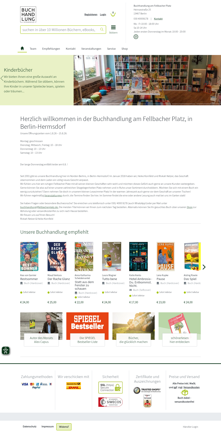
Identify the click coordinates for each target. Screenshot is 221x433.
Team (33, 48)
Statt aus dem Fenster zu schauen (84, 285)
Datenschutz (29, 426)
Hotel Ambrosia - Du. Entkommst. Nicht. (140, 282)
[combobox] (59, 29)
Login (103, 14)
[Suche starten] (102, 29)
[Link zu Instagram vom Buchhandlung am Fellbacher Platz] (136, 37)
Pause (161, 279)
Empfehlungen (51, 48)
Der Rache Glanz (59, 279)
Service (111, 48)
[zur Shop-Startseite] (28, 14)
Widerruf (64, 426)
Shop (125, 48)
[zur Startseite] (22, 49)
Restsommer (29, 279)
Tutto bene (109, 279)
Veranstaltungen (91, 48)
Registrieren (90, 14)
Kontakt (158, 18)
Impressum (48, 426)
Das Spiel (190, 279)
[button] (113, 31)
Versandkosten (191, 387)
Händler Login (190, 426)
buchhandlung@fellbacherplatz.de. (39, 207)
